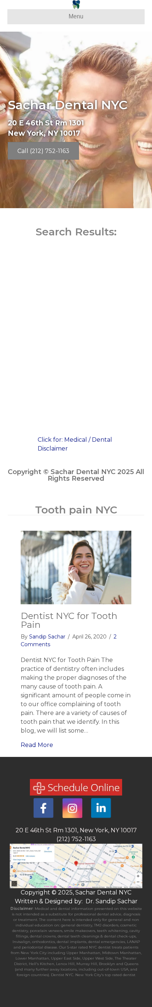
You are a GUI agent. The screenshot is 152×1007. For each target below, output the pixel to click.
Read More (37, 744)
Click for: (51, 439)
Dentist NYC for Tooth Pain (69, 620)
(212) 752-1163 (76, 839)
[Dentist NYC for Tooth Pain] (76, 566)
